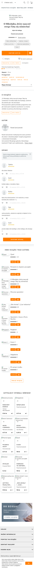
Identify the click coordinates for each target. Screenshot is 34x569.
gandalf (4, 77)
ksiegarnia (5, 79)
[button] (25, 59)
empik (11, 77)
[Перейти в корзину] (31, 2)
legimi (13, 79)
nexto (19, 79)
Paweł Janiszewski (17, 34)
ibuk (26, 79)
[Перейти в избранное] (28, 2)
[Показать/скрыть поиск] (24, 2)
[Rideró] (2, 2)
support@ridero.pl (15, 556)
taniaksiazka (20, 77)
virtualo (5, 82)
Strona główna (9, 2)
